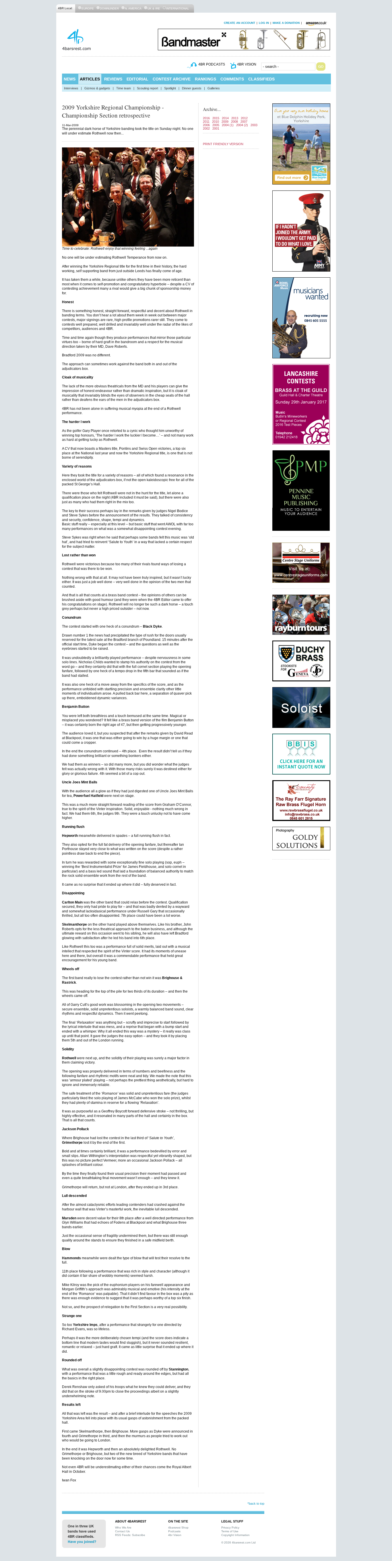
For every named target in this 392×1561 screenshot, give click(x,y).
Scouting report (147, 88)
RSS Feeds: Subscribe (130, 1535)
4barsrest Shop (178, 1527)
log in (264, 22)
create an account (239, 22)
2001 (215, 128)
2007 (243, 121)
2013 (234, 118)
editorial (137, 79)
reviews (113, 79)
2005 (215, 125)
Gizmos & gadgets (97, 88)
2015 (215, 118)
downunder (109, 8)
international (177, 8)
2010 (215, 121)
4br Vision (174, 1535)
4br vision (246, 64)
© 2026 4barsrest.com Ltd (238, 1542)
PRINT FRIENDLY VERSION (223, 144)
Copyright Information (235, 1535)
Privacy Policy (230, 1527)
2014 (225, 118)
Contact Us (122, 1531)
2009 (225, 121)
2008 (234, 121)
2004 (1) (228, 125)
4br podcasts (211, 64)
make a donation (286, 22)
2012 (244, 118)
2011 (206, 121)
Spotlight (170, 88)
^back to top (255, 1503)
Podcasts (174, 1531)
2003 (254, 125)
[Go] (320, 66)
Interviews (71, 88)
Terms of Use (229, 1531)
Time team (123, 88)
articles (90, 79)
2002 (206, 128)
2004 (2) (242, 125)
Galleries (213, 88)
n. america (133, 8)
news (69, 79)
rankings (205, 79)
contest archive (172, 79)
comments (232, 79)
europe (87, 8)
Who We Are (123, 1527)
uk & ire (154, 8)
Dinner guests (191, 88)
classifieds (261, 79)
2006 (206, 125)
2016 (206, 118)
